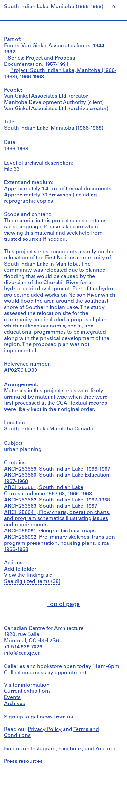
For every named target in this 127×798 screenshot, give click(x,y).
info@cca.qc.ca (22, 653)
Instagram (43, 749)
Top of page (63, 605)
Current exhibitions (27, 691)
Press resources (23, 761)
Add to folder (20, 569)
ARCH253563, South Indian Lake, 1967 (50, 506)
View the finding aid (28, 575)
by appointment (66, 672)
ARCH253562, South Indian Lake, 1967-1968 (57, 500)
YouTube (106, 749)
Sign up (13, 717)
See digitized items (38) (32, 581)
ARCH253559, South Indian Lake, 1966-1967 (57, 469)
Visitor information (26, 685)
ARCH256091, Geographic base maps (50, 531)
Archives (14, 703)
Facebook (70, 749)
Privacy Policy (45, 729)
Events (12, 697)
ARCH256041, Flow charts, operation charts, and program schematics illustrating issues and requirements (57, 519)
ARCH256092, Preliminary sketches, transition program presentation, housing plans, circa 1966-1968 (59, 543)
